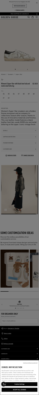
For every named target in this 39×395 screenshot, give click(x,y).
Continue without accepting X (30, 363)
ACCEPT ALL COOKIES (19, 389)
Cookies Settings (19, 384)
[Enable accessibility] (3, 384)
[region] (19, 377)
